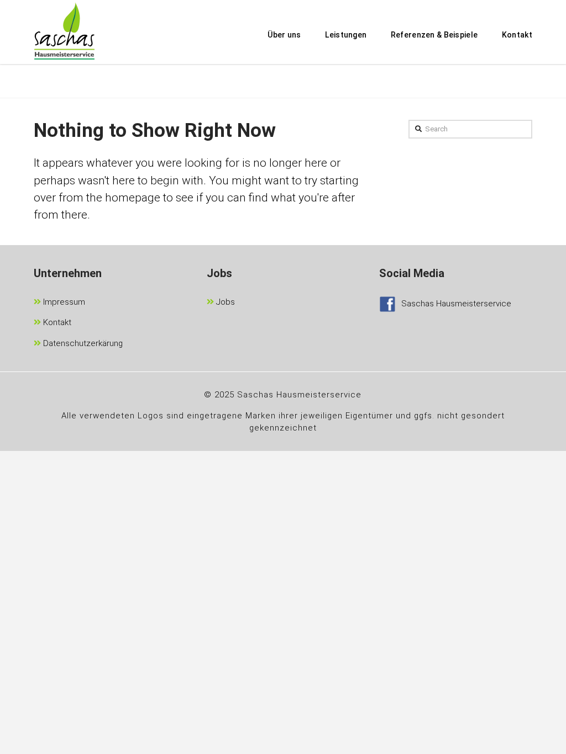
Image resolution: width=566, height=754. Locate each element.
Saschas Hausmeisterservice (456, 304)
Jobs (224, 302)
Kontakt (56, 322)
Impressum (63, 302)
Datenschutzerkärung (82, 343)
